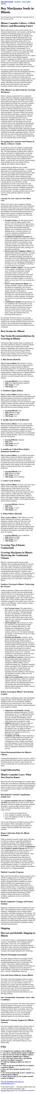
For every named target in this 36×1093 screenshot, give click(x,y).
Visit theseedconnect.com (12, 1089)
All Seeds (17, 2)
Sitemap (3, 3)
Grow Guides (26, 2)
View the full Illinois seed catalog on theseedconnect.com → (12, 1082)
